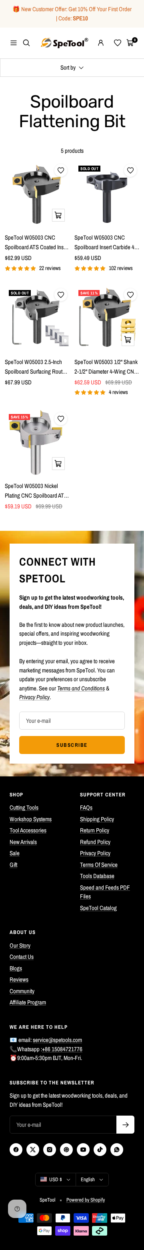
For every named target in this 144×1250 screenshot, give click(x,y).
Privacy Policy (95, 853)
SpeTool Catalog (98, 908)
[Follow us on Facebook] (16, 1149)
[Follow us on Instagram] (49, 1149)
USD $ (55, 1179)
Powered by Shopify (85, 1199)
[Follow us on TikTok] (100, 1149)
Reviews (19, 979)
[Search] (26, 43)
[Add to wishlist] (60, 170)
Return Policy (94, 830)
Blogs (16, 968)
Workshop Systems (31, 819)
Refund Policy (95, 842)
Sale (15, 853)
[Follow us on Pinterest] (66, 1149)
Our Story (20, 945)
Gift (13, 864)
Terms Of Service (99, 864)
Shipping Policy (97, 819)
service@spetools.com (57, 1040)
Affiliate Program (28, 1002)
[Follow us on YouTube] (83, 1149)
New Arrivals (23, 842)
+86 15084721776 (62, 1049)
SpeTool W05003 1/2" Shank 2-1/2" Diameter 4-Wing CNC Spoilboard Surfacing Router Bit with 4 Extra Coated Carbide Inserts (106, 367)
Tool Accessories (28, 830)
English (88, 1179)
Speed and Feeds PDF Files (105, 892)
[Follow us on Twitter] (32, 1149)
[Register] (125, 1125)
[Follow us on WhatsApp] (116, 1149)
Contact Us (22, 956)
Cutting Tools (24, 807)
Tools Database (97, 876)
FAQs (86, 807)
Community (22, 991)
